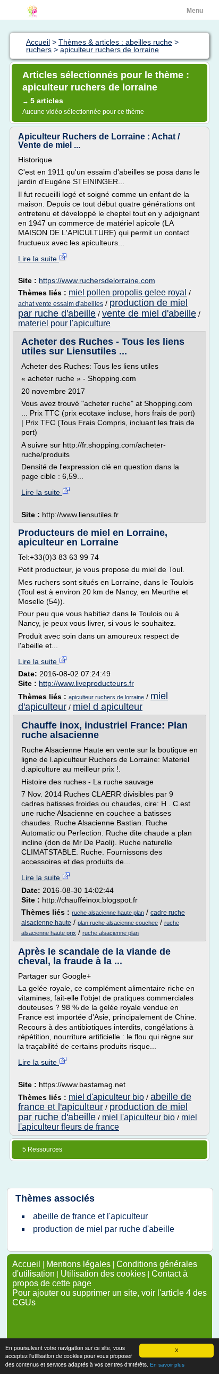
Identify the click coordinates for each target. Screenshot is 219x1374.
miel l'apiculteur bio (138, 1117)
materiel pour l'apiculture (64, 323)
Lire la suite (38, 258)
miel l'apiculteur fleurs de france (107, 1122)
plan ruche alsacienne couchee (118, 923)
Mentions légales (78, 1264)
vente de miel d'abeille (149, 313)
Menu (195, 10)
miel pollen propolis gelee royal (128, 292)
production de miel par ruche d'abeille (103, 1229)
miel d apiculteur (107, 706)
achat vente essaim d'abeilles (60, 304)
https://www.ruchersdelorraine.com (97, 280)
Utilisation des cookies (103, 1273)
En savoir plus (167, 1365)
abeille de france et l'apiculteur (90, 1216)
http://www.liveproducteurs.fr (86, 683)
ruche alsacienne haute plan (108, 912)
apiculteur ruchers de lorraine (106, 697)
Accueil (26, 1264)
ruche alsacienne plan (110, 933)
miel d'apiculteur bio (106, 1097)
